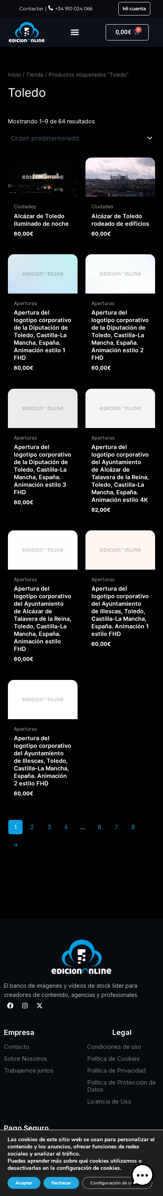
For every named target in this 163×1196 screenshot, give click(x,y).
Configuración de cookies (117, 1183)
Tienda (35, 74)
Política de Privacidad (116, 1070)
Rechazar (61, 1183)
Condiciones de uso (114, 1046)
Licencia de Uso (109, 1101)
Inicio (14, 74)
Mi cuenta (134, 9)
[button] (74, 32)
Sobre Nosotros (25, 1058)
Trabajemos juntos (29, 1070)
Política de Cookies (113, 1058)
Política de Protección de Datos (121, 1086)
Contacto (16, 1046)
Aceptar (23, 1183)
